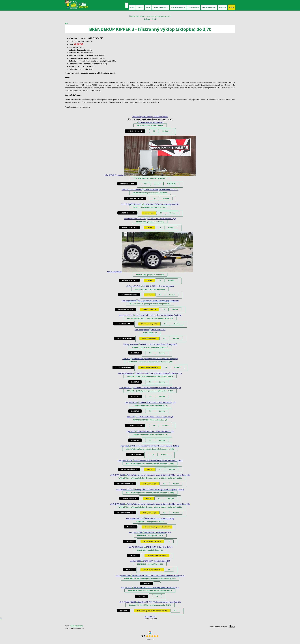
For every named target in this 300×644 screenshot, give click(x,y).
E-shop (231, 7)
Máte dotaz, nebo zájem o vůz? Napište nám (150, 117)
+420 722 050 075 (95, 38)
